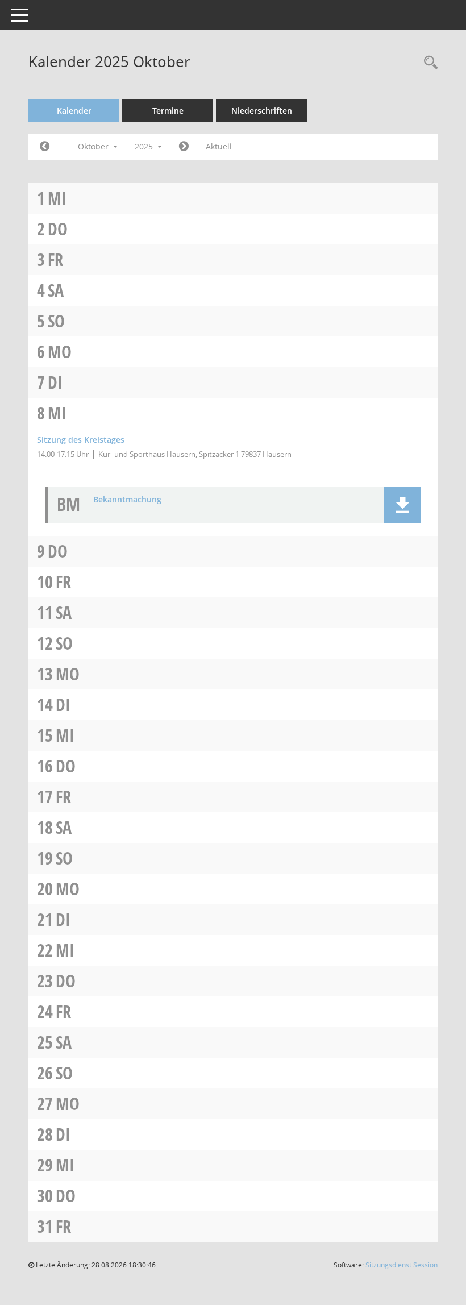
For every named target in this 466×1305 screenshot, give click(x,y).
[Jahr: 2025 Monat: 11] (183, 146)
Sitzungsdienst (401, 1265)
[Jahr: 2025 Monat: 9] (44, 146)
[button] (402, 505)
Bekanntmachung (127, 500)
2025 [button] (145, 146)
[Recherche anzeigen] (428, 62)
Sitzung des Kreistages (80, 439)
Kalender (74, 110)
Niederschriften (261, 110)
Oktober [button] (94, 146)
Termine (168, 110)
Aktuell (219, 146)
